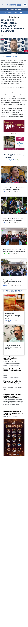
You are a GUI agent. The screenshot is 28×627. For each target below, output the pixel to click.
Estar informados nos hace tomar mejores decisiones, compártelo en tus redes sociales (14, 156)
